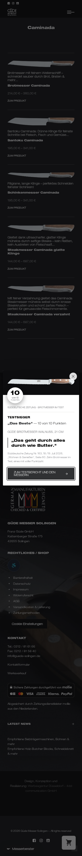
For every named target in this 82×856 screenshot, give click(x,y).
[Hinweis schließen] (73, 376)
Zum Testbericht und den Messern (34, 474)
